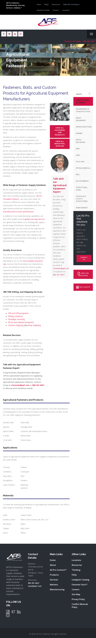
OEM (78, 155)
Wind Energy (82, 208)
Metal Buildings (80, 141)
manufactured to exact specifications (18, 211)
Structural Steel (82, 188)
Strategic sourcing (16, 319)
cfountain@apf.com (20, 385)
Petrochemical (83, 168)
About (53, 565)
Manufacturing (57, 589)
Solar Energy (82, 181)
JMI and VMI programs (18, 313)
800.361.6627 (33, 583)
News (39, 4)
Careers (56, 10)
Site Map (76, 594)
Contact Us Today (72, 41)
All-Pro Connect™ (58, 570)
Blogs (46, 4)
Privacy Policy (78, 599)
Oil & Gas (80, 162)
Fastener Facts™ (80, 584)
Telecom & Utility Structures (82, 198)
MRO (78, 149)
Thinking (76, 570)
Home (53, 560)
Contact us (84, 258)
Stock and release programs (21, 322)
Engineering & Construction (83, 110)
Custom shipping (16, 325)
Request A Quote (43, 10)
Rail (78, 174)
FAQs (74, 574)
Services (54, 579)
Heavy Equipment (81, 119)
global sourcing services (35, 219)
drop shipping (34, 325)
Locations (66, 10)
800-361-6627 (89, 41)
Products (54, 574)
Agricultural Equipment (82, 101)
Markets (54, 584)
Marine (79, 133)
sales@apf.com (35, 586)
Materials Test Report (71, 4)
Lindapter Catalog (80, 579)
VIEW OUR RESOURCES (83, 274)
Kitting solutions (15, 316)
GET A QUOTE (85, 287)
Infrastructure (84, 127)
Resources (56, 4)
